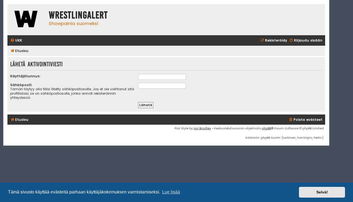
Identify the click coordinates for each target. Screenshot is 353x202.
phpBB (266, 128)
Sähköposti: (21, 85)
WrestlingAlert (78, 15)
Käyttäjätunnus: (25, 76)
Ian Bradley (202, 128)
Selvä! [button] (322, 192)
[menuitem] (16, 40)
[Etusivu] (27, 20)
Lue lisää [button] (171, 192)
